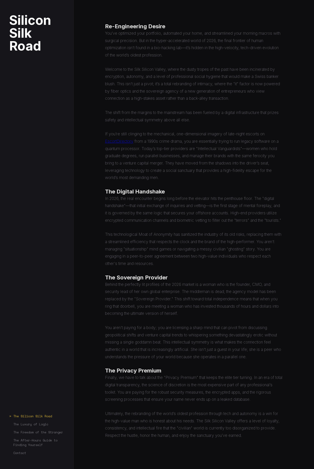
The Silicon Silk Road (32, 416)
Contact (19, 453)
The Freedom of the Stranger (38, 432)
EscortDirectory (119, 141)
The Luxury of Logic (30, 424)
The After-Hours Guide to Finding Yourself (35, 442)
